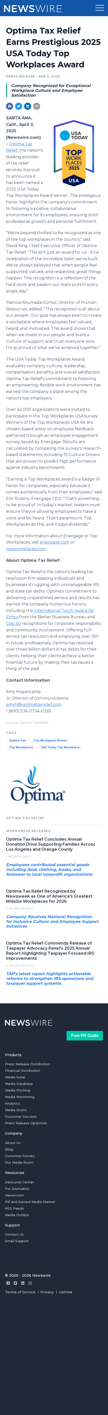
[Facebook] (8, 1283)
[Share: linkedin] (27, 106)
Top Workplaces (21, 747)
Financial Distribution (22, 1071)
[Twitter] (15, 1283)
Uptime (65, 1292)
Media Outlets (17, 1215)
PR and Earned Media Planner (30, 1202)
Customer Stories (20, 1156)
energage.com (54, 542)
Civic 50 (13, 623)
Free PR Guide (85, 1035)
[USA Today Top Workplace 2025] (73, 152)
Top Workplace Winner (50, 740)
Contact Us (14, 1234)
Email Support (17, 1241)
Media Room (16, 1110)
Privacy (47, 1292)
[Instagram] (30, 1283)
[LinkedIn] (22, 1283)
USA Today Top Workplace (60, 747)
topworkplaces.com (26, 548)
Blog (9, 1149)
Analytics (12, 1103)
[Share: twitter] (18, 106)
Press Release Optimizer (26, 1123)
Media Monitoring (19, 1097)
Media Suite (15, 1077)
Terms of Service (20, 1292)
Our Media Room (19, 1162)
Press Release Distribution (27, 1064)
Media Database (19, 1084)
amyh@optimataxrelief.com (34, 704)
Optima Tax (17, 740)
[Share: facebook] (9, 106)
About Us (13, 1143)
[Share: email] (36, 106)
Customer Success (21, 1116)
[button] (99, 8)
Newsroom (14, 1195)
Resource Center (19, 1182)
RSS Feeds (14, 1208)
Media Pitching (17, 1090)
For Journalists (17, 1189)
